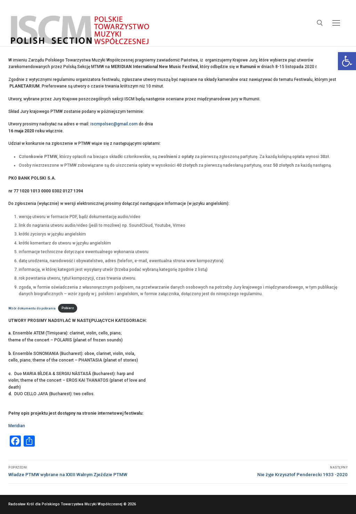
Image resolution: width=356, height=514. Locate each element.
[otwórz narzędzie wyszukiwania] (320, 23)
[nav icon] (336, 23)
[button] (347, 61)
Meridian (16, 425)
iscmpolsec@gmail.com (114, 124)
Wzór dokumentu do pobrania (32, 308)
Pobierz (68, 308)
